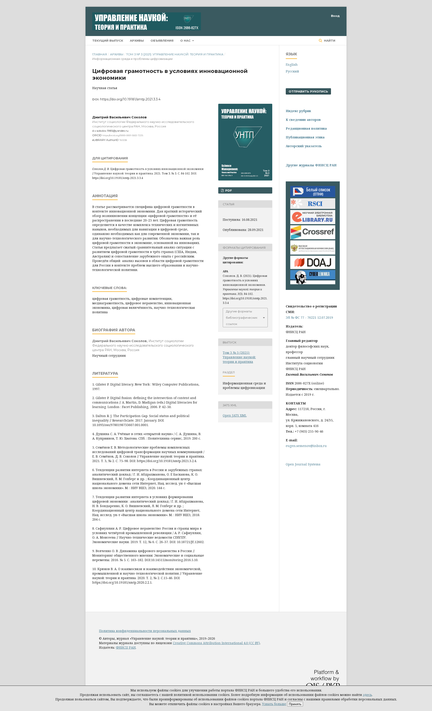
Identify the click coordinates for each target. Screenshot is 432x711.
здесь (367, 695)
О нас (185, 40)
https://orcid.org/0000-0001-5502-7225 (122, 135)
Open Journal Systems (303, 464)
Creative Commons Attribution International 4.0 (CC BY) (216, 643)
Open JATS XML (235, 415)
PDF (228, 190)
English (292, 64)
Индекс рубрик (298, 111)
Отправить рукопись (308, 91)
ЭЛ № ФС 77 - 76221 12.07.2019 (309, 317)
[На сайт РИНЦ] (312, 223)
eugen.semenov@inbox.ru (306, 446)
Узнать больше (274, 704)
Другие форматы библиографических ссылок (241, 317)
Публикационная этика (305, 137)
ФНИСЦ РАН (126, 647)
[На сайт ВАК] (312, 253)
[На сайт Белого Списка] (312, 196)
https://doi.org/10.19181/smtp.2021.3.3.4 (130, 99)
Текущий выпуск (107, 40)
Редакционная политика (306, 128)
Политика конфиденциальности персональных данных (145, 631)
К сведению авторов (303, 119)
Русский (292, 71)
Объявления (162, 40)
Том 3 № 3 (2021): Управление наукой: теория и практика (174, 54)
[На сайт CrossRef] (312, 238)
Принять (295, 704)
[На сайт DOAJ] (312, 268)
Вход (335, 16)
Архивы (137, 40)
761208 (123, 140)
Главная (99, 54)
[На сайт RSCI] (312, 207)
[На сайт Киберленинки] (312, 283)
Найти (329, 40)
